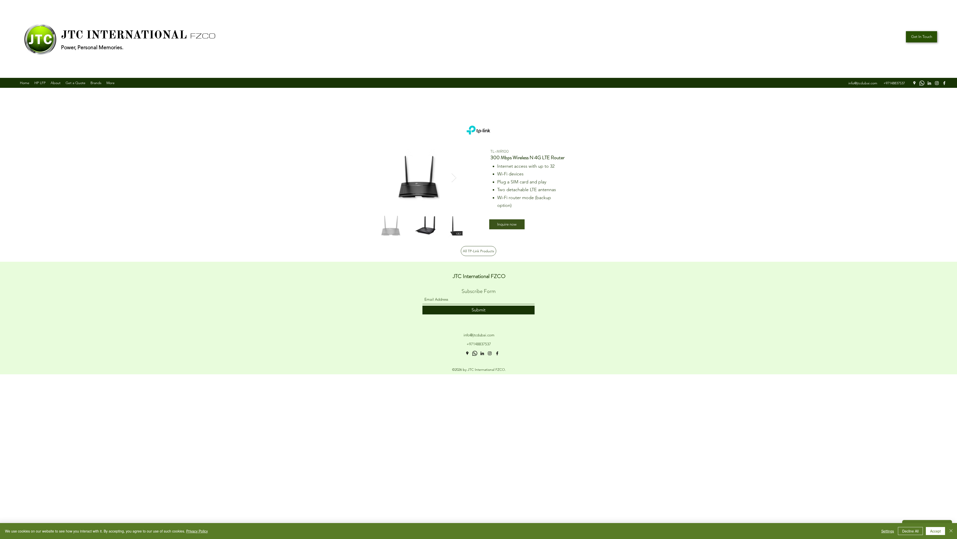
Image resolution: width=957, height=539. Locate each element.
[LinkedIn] (929, 83)
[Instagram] (936, 83)
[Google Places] (914, 83)
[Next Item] (454, 178)
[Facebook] (944, 83)
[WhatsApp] (921, 83)
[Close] (951, 531)
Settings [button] (887, 531)
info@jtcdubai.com (479, 335)
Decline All (910, 531)
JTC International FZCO (479, 276)
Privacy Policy (197, 531)
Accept (935, 531)
